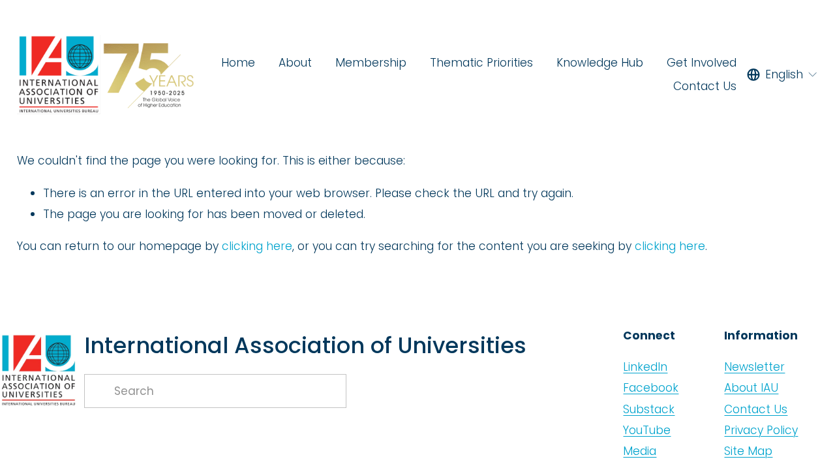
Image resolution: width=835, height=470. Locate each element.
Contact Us (704, 86)
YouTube (647, 430)
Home (238, 62)
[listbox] (782, 74)
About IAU (751, 388)
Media (639, 451)
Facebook (650, 388)
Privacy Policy (761, 430)
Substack (649, 409)
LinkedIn (645, 367)
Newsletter (754, 367)
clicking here (257, 246)
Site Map (748, 451)
